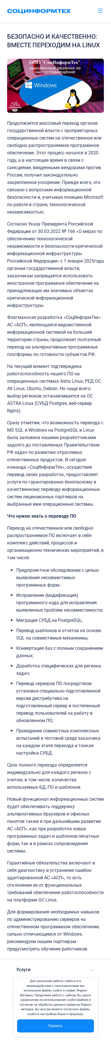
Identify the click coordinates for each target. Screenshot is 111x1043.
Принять (55, 1026)
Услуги (23, 969)
